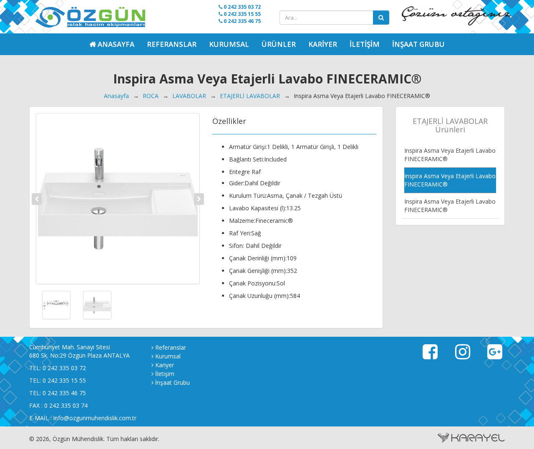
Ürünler (279, 44)
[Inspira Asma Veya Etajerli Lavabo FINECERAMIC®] (118, 198)
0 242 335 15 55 (241, 14)
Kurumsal (229, 44)
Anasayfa (116, 96)
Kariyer (322, 44)
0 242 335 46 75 (241, 21)
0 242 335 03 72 (241, 6)
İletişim (365, 44)
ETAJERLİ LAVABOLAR (250, 96)
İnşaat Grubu (418, 44)
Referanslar (171, 44)
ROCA (151, 96)
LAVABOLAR (189, 96)
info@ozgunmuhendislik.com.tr (94, 418)
